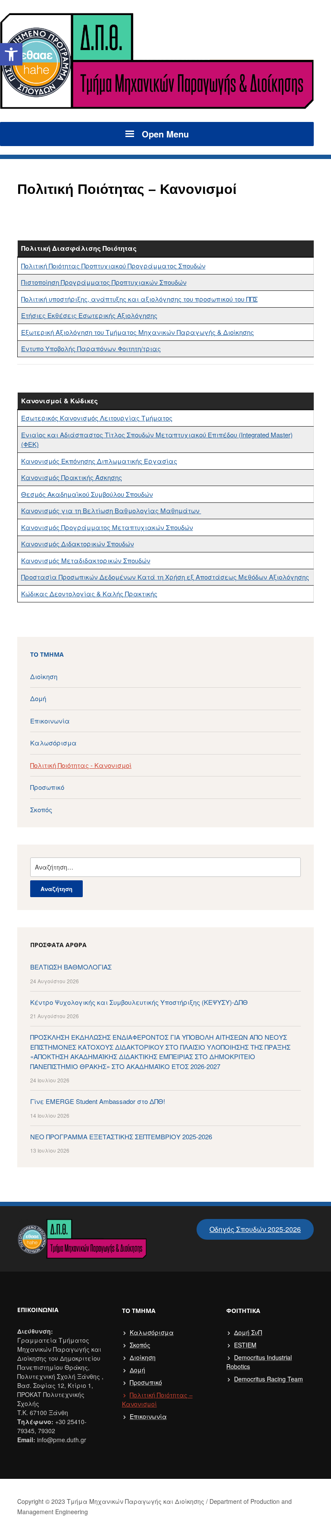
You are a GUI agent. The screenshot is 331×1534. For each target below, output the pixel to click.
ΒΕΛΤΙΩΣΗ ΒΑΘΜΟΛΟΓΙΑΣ (71, 966)
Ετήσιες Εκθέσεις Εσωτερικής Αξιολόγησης (89, 315)
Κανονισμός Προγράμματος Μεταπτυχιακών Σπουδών (107, 527)
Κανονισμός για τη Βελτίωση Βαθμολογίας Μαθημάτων (111, 510)
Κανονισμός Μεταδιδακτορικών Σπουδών (85, 560)
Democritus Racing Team (268, 1379)
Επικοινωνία (50, 720)
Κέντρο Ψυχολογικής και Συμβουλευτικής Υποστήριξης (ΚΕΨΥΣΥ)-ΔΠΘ (139, 1002)
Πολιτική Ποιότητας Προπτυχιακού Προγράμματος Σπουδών (113, 265)
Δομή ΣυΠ (248, 1332)
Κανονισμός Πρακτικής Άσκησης (71, 477)
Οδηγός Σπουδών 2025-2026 (255, 1229)
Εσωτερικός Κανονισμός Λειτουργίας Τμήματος (96, 417)
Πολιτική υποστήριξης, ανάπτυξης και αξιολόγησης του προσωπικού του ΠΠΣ (139, 298)
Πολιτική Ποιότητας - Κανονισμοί (80, 765)
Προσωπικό (47, 787)
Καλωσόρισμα (53, 742)
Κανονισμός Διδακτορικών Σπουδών (77, 543)
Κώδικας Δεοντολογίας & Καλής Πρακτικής (89, 593)
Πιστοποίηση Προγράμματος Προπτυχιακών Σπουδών (104, 282)
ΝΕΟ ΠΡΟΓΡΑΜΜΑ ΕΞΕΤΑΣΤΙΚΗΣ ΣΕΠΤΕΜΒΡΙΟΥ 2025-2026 (121, 1136)
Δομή (38, 698)
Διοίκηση (43, 676)
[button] (11, 54)
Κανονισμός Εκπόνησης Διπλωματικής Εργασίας (99, 460)
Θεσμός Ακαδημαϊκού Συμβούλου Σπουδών (87, 494)
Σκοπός (41, 809)
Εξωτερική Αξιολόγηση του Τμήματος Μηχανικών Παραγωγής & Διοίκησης (137, 332)
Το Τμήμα (47, 654)
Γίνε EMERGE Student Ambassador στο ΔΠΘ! (97, 1101)
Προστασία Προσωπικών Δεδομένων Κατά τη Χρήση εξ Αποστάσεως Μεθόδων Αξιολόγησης (165, 576)
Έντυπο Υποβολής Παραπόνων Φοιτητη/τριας (91, 348)
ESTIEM (245, 1345)
